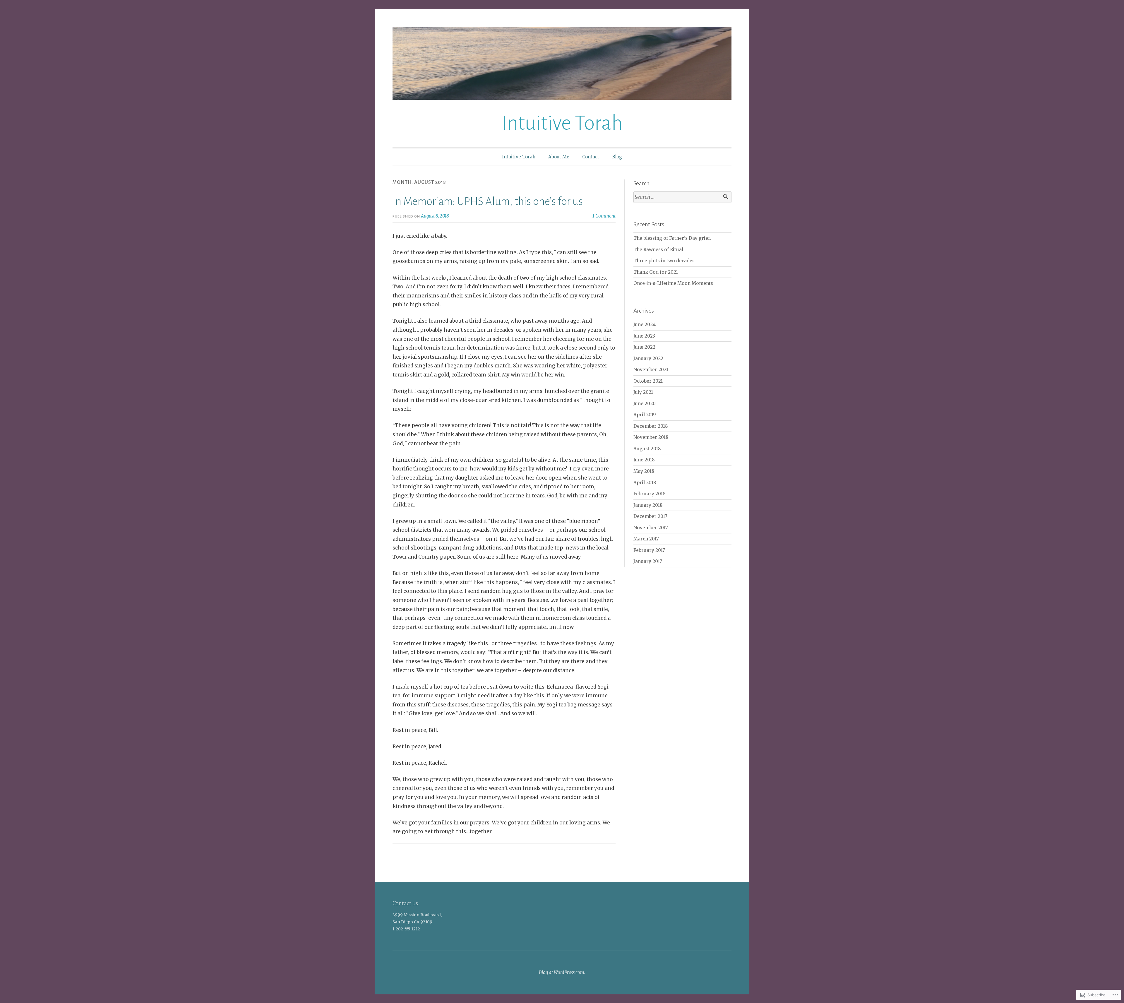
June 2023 (644, 336)
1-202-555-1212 (406, 929)
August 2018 (647, 448)
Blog (617, 157)
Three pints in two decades (664, 260)
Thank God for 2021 (655, 272)
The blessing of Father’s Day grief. (672, 238)
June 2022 (644, 347)
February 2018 (649, 494)
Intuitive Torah (562, 123)
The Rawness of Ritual (658, 249)
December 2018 (650, 426)
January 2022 (648, 358)
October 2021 (648, 381)
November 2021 (650, 369)
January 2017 (647, 561)
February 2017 (649, 550)
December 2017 (650, 516)
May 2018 (643, 471)
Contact (590, 157)
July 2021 (643, 392)
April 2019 (644, 414)
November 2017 (650, 527)
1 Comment (604, 216)
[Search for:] (682, 197)
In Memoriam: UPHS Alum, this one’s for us (488, 201)
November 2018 (651, 437)
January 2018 (648, 505)
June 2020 (644, 403)
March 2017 (646, 539)
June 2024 (644, 324)
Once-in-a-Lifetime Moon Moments (673, 283)
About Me (558, 157)
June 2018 (644, 460)
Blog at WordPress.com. (562, 972)
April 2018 (644, 482)
